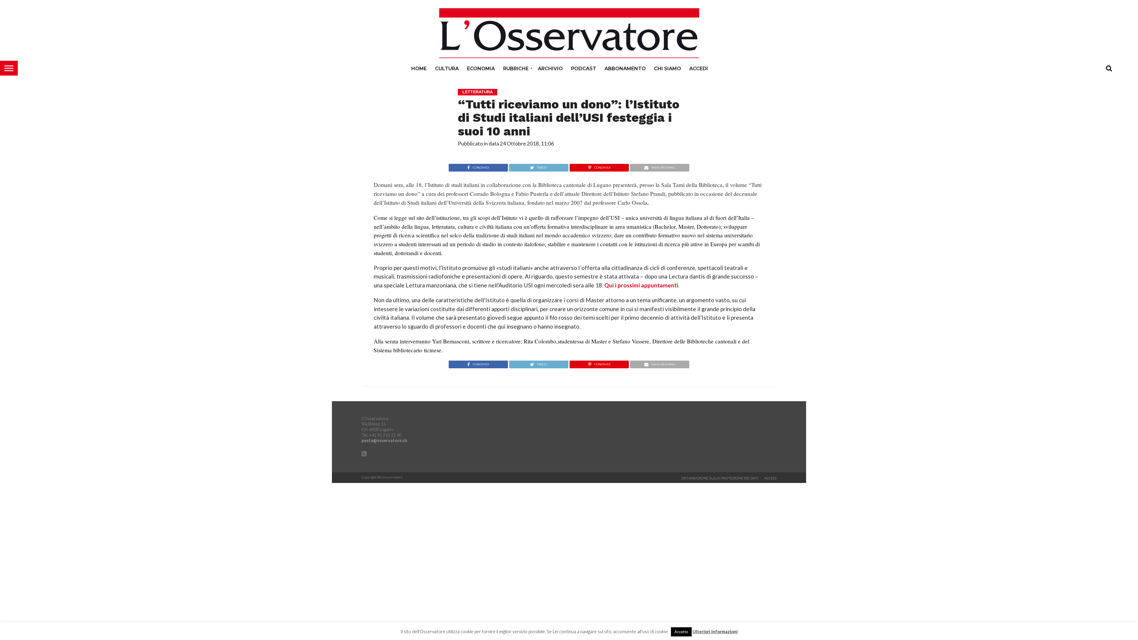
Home (419, 68)
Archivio (550, 68)
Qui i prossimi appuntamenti (641, 285)
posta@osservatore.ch (384, 440)
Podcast (583, 68)
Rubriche (516, 68)
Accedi (698, 68)
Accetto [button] (681, 631)
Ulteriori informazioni (715, 631)
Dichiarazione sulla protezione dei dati (719, 478)
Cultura (447, 68)
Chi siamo (667, 68)
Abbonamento (625, 68)
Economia (481, 68)
